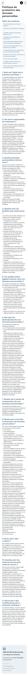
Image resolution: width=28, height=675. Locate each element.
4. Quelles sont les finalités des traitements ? (11, 38)
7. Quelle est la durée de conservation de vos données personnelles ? (13, 51)
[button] (25, 2)
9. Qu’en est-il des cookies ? (10, 59)
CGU (16, 115)
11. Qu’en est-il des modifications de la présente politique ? (13, 66)
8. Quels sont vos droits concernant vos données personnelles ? (14, 55)
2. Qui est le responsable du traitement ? (13, 29)
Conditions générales (13, 552)
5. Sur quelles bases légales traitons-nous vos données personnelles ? (13, 42)
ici (8, 370)
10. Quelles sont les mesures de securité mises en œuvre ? (11, 62)
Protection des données (9, 668)
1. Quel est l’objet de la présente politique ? (11, 24)
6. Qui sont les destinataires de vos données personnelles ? (12, 46)
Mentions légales (7, 670)
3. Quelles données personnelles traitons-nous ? (12, 33)
